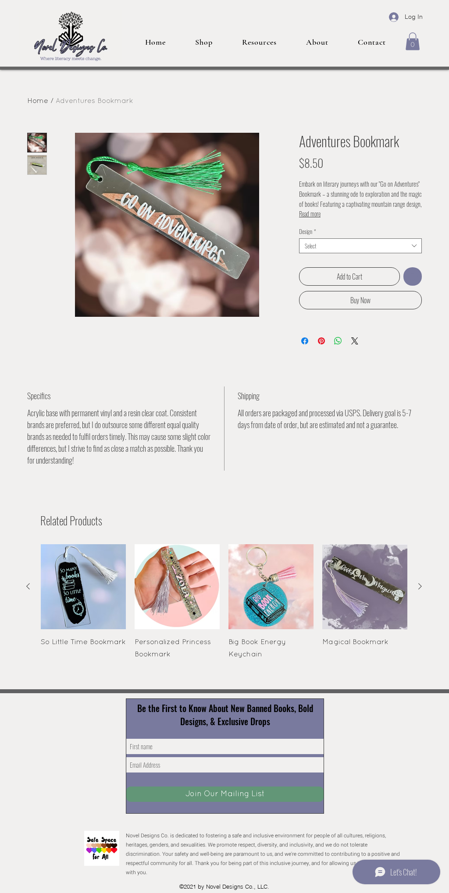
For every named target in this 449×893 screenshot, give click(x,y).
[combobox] (360, 245)
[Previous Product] (28, 586)
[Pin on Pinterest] (321, 341)
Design (307, 231)
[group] (224, 602)
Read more (310, 213)
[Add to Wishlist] (412, 276)
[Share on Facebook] (304, 341)
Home (37, 101)
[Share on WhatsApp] (338, 341)
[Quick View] (83, 586)
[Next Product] (420, 586)
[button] (412, 41)
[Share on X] (354, 341)
